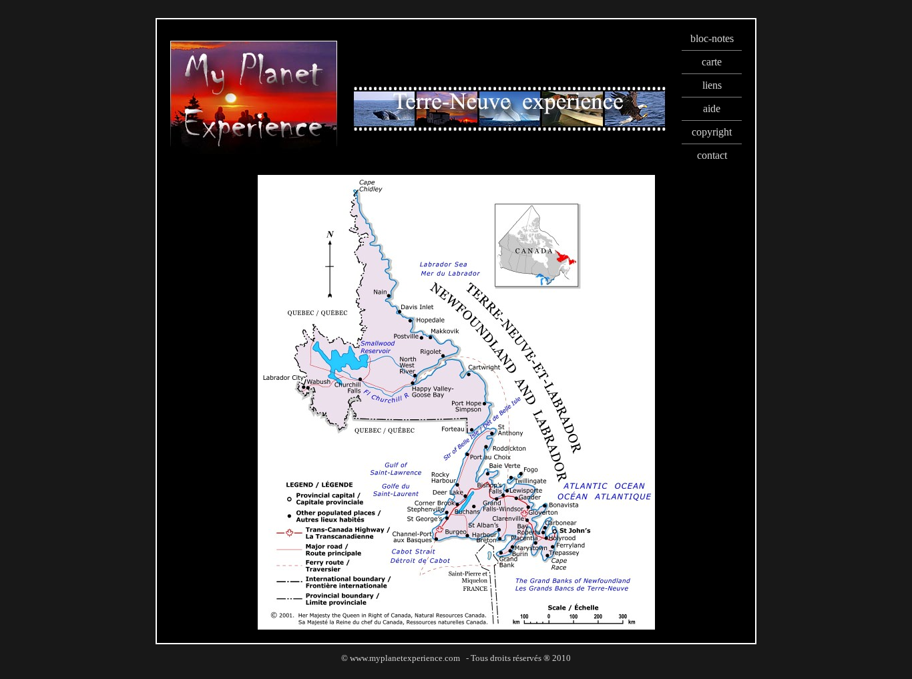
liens (712, 85)
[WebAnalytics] (456, 673)
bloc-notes (712, 38)
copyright (712, 132)
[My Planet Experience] (253, 150)
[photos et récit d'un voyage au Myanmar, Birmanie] (509, 128)
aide (711, 108)
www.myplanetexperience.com (405, 658)
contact (712, 155)
